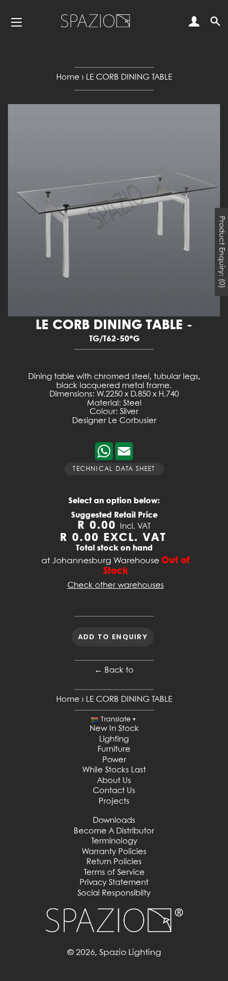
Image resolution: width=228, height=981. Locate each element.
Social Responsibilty (114, 893)
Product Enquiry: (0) (221, 252)
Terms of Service (114, 872)
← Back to (114, 670)
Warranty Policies (114, 852)
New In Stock (114, 729)
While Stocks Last (114, 770)
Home (68, 77)
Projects (114, 801)
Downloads (114, 820)
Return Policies (114, 862)
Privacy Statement (114, 883)
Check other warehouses (115, 585)
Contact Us (114, 791)
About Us (114, 781)
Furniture (114, 749)
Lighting (114, 739)
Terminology (114, 841)
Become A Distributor (114, 831)
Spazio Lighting (130, 953)
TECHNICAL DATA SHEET (114, 469)
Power (114, 760)
